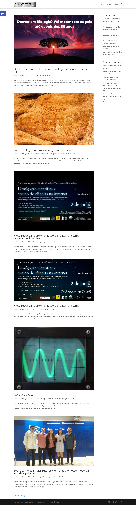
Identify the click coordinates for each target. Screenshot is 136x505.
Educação (61, 154)
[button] (3, 13)
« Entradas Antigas (20, 496)
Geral (48, 75)
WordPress (55, 502)
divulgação (53, 154)
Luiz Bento (20, 75)
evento (68, 154)
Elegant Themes (30, 502)
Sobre (116, 4)
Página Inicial (106, 4)
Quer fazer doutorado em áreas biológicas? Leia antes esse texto (51, 70)
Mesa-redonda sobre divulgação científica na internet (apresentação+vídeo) (47, 237)
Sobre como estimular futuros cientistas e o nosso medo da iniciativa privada (51, 472)
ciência (38, 75)
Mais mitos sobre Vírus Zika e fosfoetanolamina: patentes (112, 54)
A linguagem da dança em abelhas (112, 98)
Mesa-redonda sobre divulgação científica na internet (47, 305)
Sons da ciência (23, 395)
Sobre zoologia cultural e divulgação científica (42, 150)
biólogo (43, 399)
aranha (37, 399)
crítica (44, 75)
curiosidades (45, 154)
